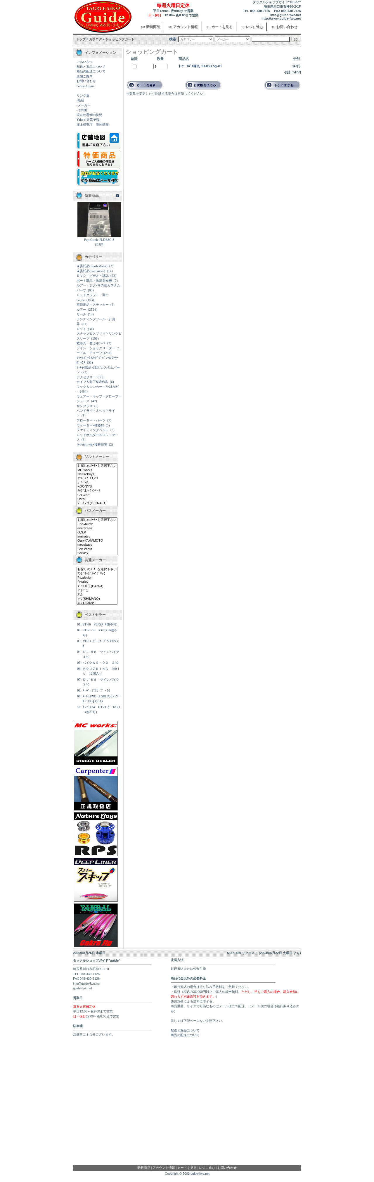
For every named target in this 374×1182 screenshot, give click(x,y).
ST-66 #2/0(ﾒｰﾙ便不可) (100, 624)
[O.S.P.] (97, 532)
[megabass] (97, 545)
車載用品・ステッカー (93, 304)
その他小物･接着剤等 (92, 444)
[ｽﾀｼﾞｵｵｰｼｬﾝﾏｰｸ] (97, 491)
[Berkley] (97, 553)
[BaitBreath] (97, 549)
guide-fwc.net (200, 1173)
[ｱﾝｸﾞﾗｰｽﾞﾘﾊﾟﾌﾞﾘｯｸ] (97, 574)
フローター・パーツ (91, 420)
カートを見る (222, 27)
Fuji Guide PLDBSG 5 (99, 239)
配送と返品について (91, 66)
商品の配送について (91, 71)
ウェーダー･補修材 (90, 425)
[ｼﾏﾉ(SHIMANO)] (97, 599)
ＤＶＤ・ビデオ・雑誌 (93, 275)
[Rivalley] (97, 582)
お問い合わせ (286, 27)
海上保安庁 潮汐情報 (93, 124)
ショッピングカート (119, 39)
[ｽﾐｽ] (97, 595)
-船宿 (80, 100)
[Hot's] (97, 499)
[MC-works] (97, 470)
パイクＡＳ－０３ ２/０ (101, 662)
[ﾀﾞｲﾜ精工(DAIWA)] (97, 586)
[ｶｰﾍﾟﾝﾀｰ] (97, 483)
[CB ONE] (97, 495)
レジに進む (254, 27)
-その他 (82, 110)
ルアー (81, 309)
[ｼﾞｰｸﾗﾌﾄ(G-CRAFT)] (97, 503)
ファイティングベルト (93, 430)
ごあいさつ (85, 61)
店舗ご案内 (85, 76)
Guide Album (86, 86)
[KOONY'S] (97, 487)
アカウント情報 (185, 27)
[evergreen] (97, 528)
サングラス (85, 406)
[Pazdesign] (97, 578)
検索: (173, 39)
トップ (81, 39)
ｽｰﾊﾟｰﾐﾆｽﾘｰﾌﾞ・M (96, 690)
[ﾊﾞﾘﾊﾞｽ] (97, 591)
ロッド (81, 329)
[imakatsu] (97, 537)
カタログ (95, 39)
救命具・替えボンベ (91, 343)
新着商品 (153, 27)
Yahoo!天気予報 (88, 119)
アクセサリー (86, 377)
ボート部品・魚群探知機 (94, 280)
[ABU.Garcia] (97, 603)
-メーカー (84, 105)
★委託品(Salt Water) (91, 271)
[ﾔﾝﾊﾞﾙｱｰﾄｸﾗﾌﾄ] (97, 478)
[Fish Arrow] (97, 524)
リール (81, 314)
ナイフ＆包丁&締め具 (92, 381)
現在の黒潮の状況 (89, 115)
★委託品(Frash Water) (92, 266)
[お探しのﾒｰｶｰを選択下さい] (97, 466)
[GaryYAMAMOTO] (97, 541)
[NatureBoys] (97, 474)
